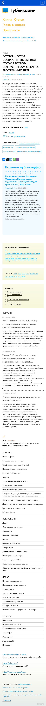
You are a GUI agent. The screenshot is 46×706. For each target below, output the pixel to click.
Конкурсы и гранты (10, 605)
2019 (15, 276)
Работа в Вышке (8, 512)
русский (11, 132)
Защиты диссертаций (10, 597)
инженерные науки (27, 256)
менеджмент (9, 261)
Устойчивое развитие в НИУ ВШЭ (15, 465)
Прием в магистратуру (11, 543)
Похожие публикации (22, 167)
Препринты (11, 30)
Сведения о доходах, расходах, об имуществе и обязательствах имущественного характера (21, 494)
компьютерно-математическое (16, 258)
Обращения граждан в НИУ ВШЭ (15, 481)
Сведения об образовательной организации (20, 500)
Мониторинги (8, 589)
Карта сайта (6, 700)
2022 (36, 273)
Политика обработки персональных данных (17, 691)
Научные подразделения (12, 581)
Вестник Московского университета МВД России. (19, 74)
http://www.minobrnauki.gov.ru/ (14, 654)
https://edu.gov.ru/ (10, 663)
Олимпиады (7, 531)
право (17, 261)
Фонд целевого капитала (12, 485)
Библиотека (7, 620)
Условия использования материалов (15, 688)
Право (26, 127)
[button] (6, 171)
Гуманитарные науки (14, 292)
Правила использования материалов (14, 41)
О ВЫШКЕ (7, 452)
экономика (33, 261)
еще (23, 276)
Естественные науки (14, 294)
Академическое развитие (12, 601)
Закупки (5, 477)
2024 (27, 273)
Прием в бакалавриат (11, 535)
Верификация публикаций (11, 37)
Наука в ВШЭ (31, 41)
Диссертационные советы (13, 593)
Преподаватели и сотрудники (14, 469)
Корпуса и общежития (11, 473)
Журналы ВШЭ (8, 641)
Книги (7, 19)
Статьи (19, 19)
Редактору (40, 703)
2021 (6, 276)
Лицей (4, 523)
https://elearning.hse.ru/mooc (14, 672)
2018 (19, 276)
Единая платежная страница (13, 508)
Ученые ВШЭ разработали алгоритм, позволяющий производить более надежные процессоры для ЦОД (19, 358)
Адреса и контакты (24, 684)
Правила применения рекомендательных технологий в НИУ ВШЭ (22, 696)
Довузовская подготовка (12, 527)
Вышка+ (5, 539)
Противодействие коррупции (14, 489)
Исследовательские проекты (14, 585)
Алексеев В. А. (10, 188)
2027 (15, 273)
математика (32, 258)
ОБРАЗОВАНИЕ (9, 519)
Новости (7, 313)
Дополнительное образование (14, 551)
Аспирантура (7, 547)
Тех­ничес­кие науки (14, 304)
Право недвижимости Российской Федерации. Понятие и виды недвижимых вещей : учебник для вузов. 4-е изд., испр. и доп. (21, 180)
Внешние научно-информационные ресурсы (19, 609)
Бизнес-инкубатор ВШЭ (11, 560)
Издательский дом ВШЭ (11, 624)
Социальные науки (14, 302)
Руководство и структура (12, 461)
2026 (19, 273)
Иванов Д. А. (6, 80)
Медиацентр (7, 637)
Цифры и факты (8, 457)
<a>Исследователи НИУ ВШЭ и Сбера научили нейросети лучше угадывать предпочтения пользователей (20, 324)
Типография (7, 633)
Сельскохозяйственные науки (18, 299)
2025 (23, 273)
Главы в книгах (13, 25)
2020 (11, 276)
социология (24, 261)
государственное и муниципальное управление (22, 253)
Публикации (22, 10)
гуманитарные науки (12, 256)
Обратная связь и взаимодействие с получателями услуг (22, 569)
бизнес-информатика (12, 251)
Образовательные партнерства (15, 564)
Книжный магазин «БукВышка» (14, 628)
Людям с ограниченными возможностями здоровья (22, 504)
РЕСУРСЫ (7, 616)
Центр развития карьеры (12, 556)
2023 (32, 273)
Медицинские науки (14, 297)
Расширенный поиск (27, 37)
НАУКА (5, 577)
